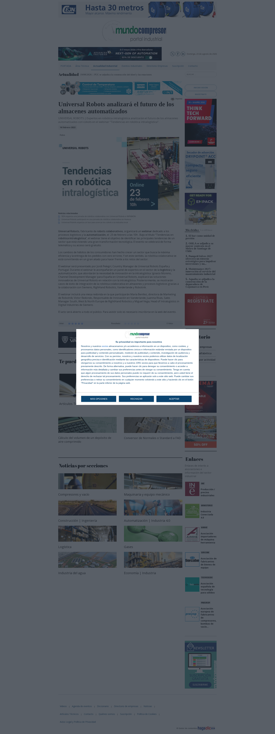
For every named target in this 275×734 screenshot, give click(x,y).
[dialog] (137, 367)
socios (105, 346)
